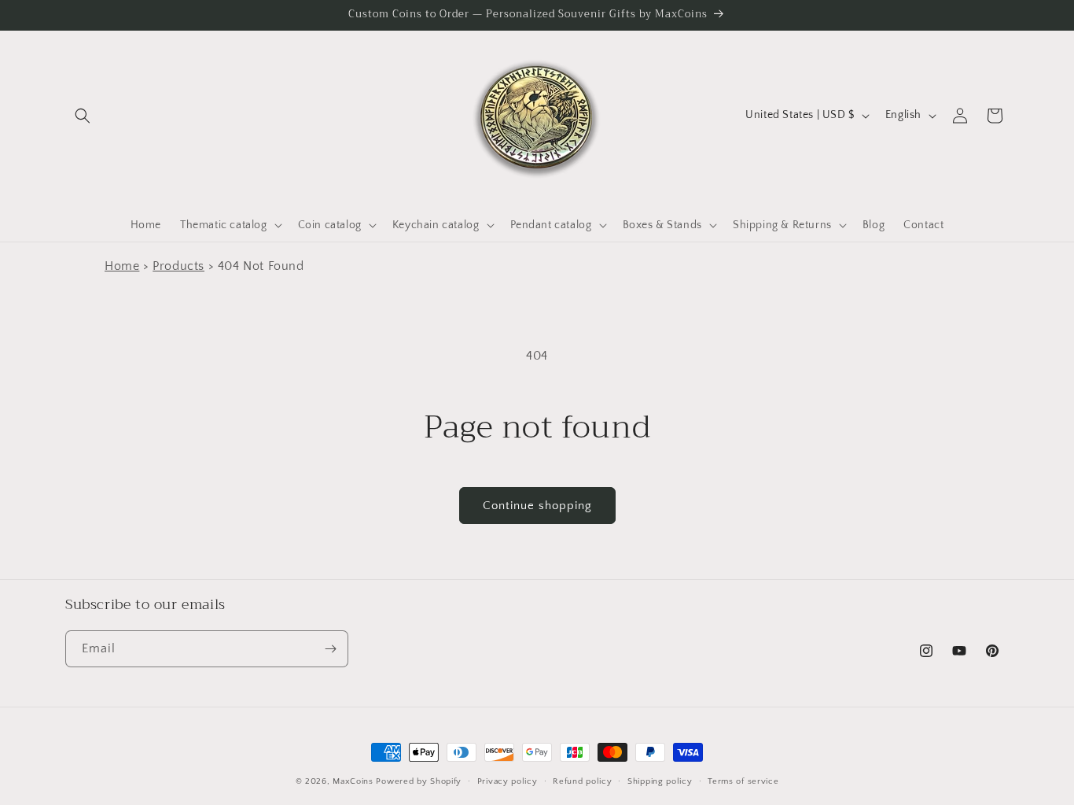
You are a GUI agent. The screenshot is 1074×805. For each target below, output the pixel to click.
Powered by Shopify (419, 781)
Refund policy (582, 781)
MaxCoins (353, 781)
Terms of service (743, 781)
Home (122, 266)
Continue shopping (537, 505)
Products (178, 266)
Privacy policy (507, 781)
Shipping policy (660, 781)
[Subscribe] (330, 648)
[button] (82, 115)
